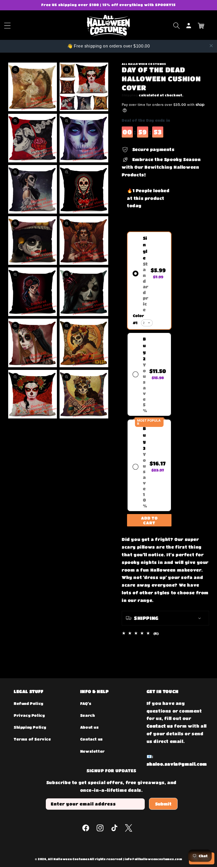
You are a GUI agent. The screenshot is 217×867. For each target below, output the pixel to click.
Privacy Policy (29, 715)
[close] (211, 45)
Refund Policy (28, 703)
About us (89, 727)
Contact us (91, 739)
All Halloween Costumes (68, 859)
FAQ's (86, 703)
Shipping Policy (30, 727)
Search (87, 715)
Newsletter (92, 751)
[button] (176, 25)
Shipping (130, 95)
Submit (163, 803)
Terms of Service (32, 739)
